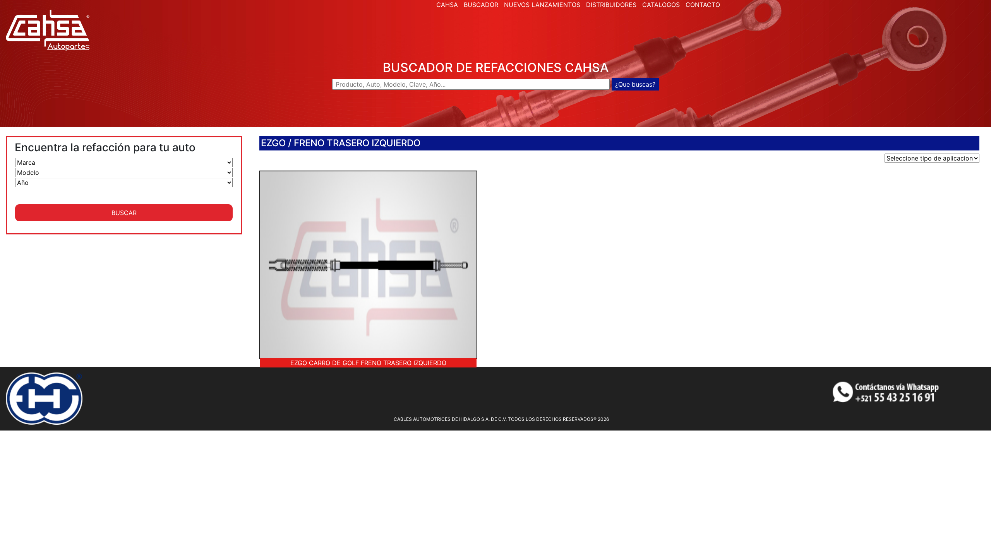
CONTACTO (703, 5)
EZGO (273, 143)
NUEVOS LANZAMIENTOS (542, 5)
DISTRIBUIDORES (611, 5)
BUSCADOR (481, 5)
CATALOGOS (661, 5)
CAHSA (447, 5)
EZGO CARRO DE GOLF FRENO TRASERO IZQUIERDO (368, 363)
